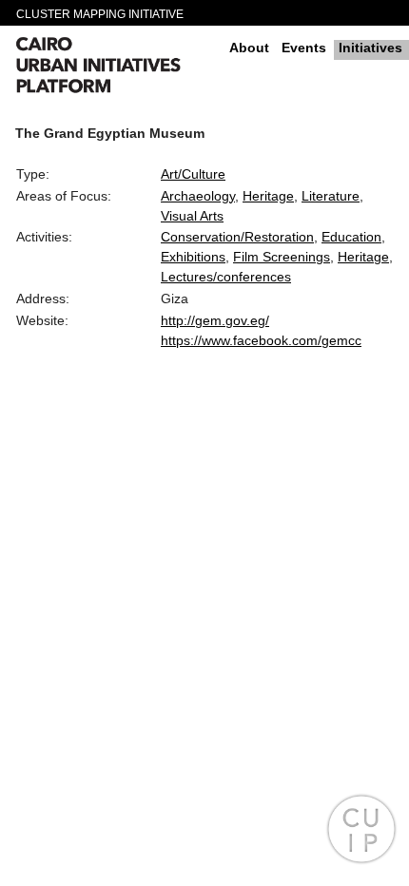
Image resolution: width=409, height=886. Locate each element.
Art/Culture (193, 174)
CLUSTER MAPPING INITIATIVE (100, 14)
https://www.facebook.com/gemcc (261, 340)
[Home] (115, 67)
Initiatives (370, 47)
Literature (331, 195)
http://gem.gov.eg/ (215, 320)
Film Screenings (281, 256)
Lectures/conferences (226, 276)
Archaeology (198, 195)
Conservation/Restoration (237, 236)
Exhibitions (193, 256)
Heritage (268, 195)
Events (304, 47)
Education (351, 236)
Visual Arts (192, 215)
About (249, 47)
